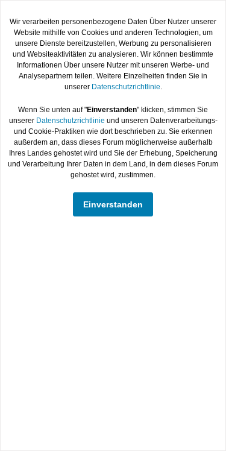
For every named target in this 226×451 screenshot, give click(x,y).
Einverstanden (113, 204)
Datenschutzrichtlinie (126, 87)
